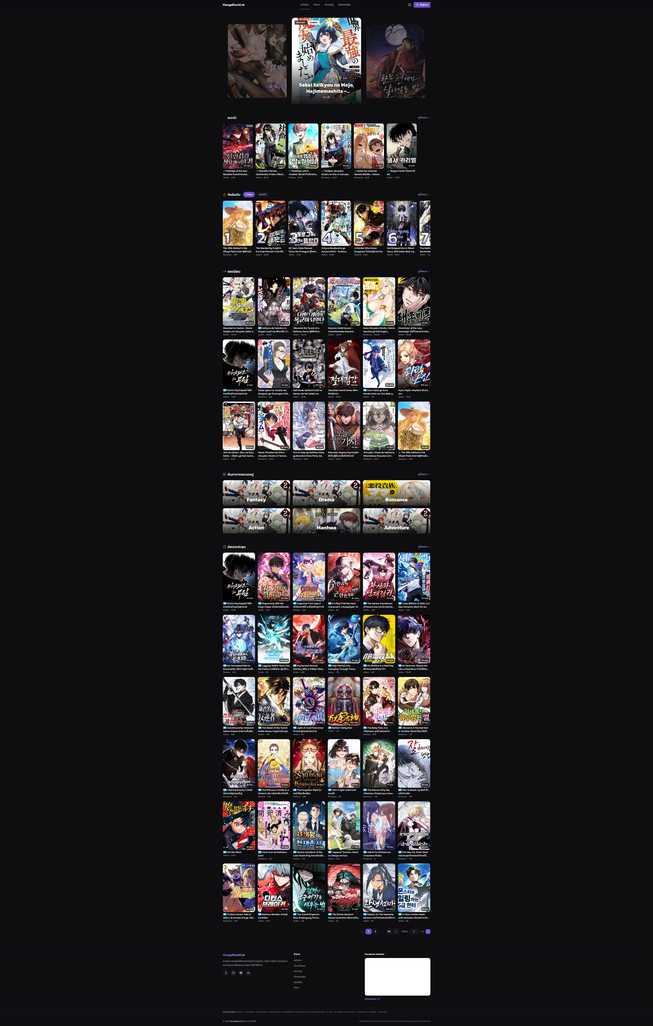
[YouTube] (248, 973)
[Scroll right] (427, 229)
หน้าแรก (305, 4)
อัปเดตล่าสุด (300, 977)
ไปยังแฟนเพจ (370, 999)
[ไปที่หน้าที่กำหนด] (428, 931)
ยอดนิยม (298, 982)
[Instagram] (233, 973)
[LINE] (241, 973)
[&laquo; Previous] (362, 931)
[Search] (409, 5)
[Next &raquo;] (396, 931)
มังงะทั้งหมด (300, 966)
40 (389, 931)
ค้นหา (296, 987)
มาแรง (249, 194)
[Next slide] (424, 61)
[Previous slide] (229, 61)
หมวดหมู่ (329, 4)
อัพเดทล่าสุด (344, 4)
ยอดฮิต (262, 194)
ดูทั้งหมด (422, 117)
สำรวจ (317, 4)
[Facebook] (226, 973)
